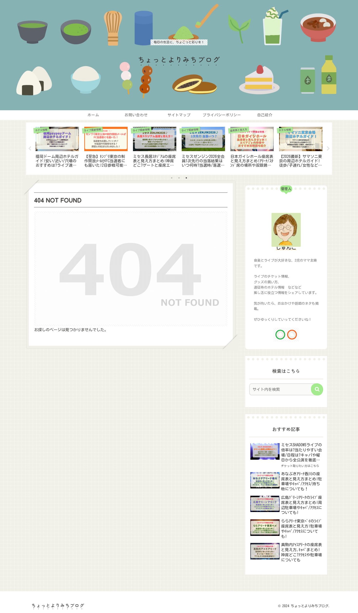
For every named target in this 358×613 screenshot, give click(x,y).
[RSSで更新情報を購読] (292, 334)
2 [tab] (179, 177)
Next (328, 148)
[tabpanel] (57, 147)
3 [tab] (186, 177)
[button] (317, 389)
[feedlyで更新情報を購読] (280, 334)
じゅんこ (286, 247)
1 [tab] (171, 177)
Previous (29, 148)
